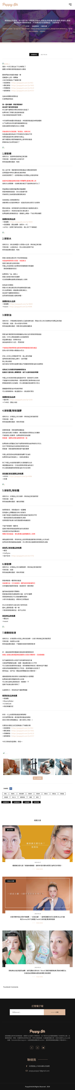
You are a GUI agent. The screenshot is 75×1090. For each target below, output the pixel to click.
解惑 (37, 797)
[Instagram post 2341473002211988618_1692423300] (29, 767)
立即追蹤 (38, 778)
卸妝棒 (38, 793)
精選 (30, 797)
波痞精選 (27, 802)
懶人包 (14, 797)
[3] (3, 232)
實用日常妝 (10, 829)
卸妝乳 (13, 793)
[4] (3, 484)
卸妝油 (54, 793)
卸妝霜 (62, 793)
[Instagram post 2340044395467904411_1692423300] (46, 767)
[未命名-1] (6, 64)
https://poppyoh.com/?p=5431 (23, 85)
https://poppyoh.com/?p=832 (22, 83)
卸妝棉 (30, 793)
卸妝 (5, 793)
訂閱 (57, 1012)
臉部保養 (36, 802)
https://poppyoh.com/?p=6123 (23, 88)
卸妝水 (46, 793)
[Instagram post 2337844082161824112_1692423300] (63, 767)
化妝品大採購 (10, 881)
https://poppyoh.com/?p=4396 (20, 476)
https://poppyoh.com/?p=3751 (23, 556)
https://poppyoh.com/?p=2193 (21, 399)
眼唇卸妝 (22, 797)
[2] (3, 147)
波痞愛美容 (17, 802)
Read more (39, 869)
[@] (8, 754)
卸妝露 (6, 797)
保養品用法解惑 (11, 935)
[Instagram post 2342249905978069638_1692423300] (11, 767)
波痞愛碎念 (34, 54)
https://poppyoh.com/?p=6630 (21, 222)
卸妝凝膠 (21, 793)
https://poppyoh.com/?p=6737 (23, 90)
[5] (3, 627)
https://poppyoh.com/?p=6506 (21, 306)
